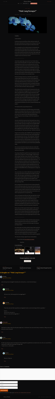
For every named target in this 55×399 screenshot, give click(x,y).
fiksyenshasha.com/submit (29, 239)
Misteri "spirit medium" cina (39, 253)
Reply (5, 297)
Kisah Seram (27, 8)
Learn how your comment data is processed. (22, 392)
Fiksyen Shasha (27, 1)
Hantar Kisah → (34, 3)
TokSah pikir (5, 322)
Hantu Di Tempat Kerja (28, 253)
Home (18, 3)
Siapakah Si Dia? (17, 253)
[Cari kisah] (21, 3)
